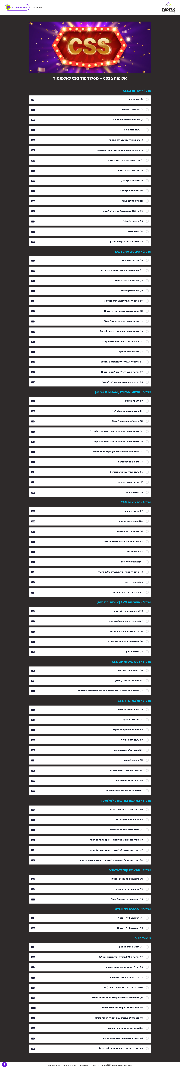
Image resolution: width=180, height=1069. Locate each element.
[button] (4, 1064)
